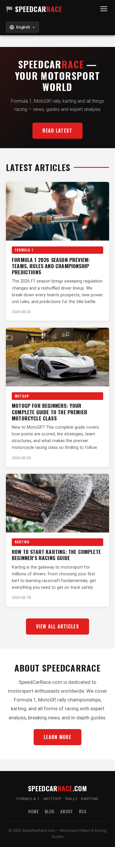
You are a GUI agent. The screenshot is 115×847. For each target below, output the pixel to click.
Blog (50, 811)
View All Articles (57, 626)
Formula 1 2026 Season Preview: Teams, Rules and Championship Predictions (51, 266)
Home (33, 811)
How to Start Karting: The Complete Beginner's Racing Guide (56, 555)
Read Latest (57, 130)
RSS (83, 811)
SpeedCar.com (57, 788)
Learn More (57, 737)
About (66, 811)
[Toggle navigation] (103, 9)
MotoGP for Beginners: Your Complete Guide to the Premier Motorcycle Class (49, 412)
